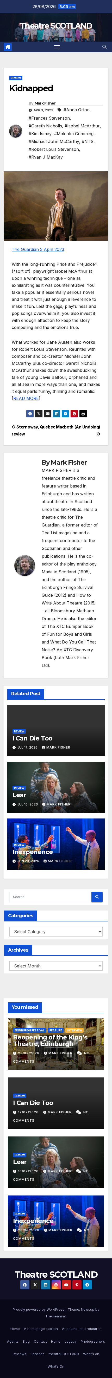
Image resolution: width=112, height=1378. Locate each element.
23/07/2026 (29, 1053)
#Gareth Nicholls (45, 125)
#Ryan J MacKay (46, 157)
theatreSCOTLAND (64, 1354)
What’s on (91, 1354)
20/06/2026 (29, 1230)
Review (16, 78)
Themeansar (55, 1316)
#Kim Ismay (40, 133)
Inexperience (33, 852)
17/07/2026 (29, 1112)
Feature (55, 1030)
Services (37, 1354)
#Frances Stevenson (49, 118)
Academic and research (82, 1329)
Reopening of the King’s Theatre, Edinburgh (50, 1041)
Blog (26, 1341)
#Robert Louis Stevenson (54, 149)
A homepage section (41, 1329)
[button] (104, 46)
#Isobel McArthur (82, 125)
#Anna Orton (77, 109)
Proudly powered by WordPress (39, 1309)
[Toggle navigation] (57, 47)
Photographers (93, 1341)
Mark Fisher (45, 103)
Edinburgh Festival (30, 1030)
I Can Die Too (32, 738)
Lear (19, 795)
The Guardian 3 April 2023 (38, 249)
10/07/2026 (29, 1171)
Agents (12, 1341)
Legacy (71, 1341)
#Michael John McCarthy (54, 141)
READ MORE (26, 398)
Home (15, 1329)
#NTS (88, 141)
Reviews (19, 1354)
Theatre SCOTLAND (56, 26)
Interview (74, 1030)
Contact (40, 1341)
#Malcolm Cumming (74, 133)
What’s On (56, 1366)
